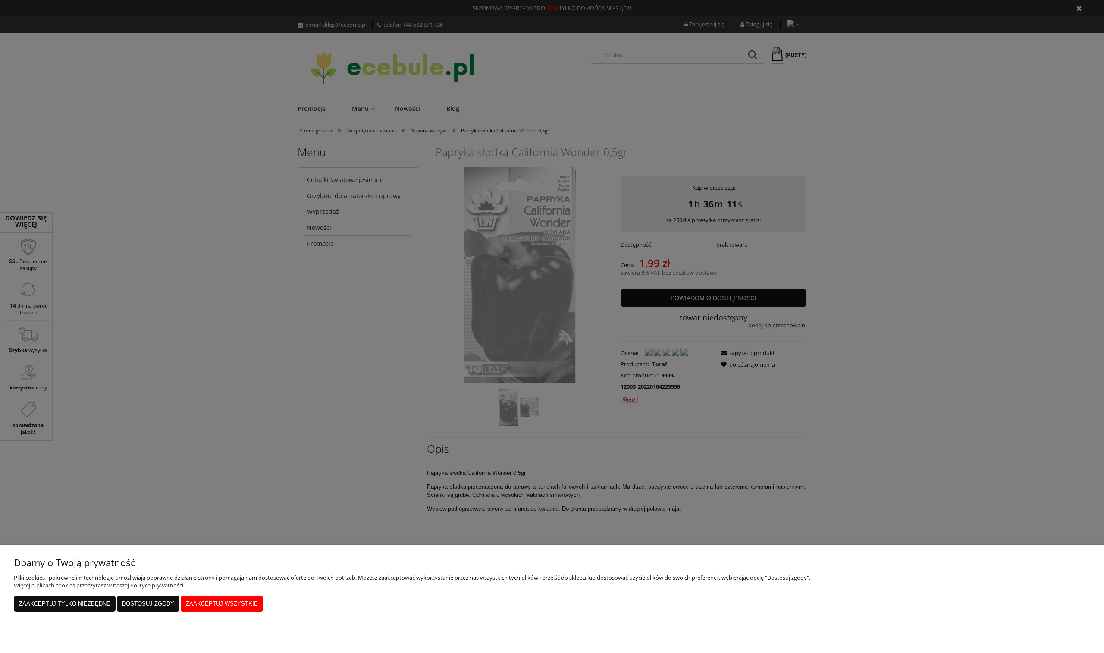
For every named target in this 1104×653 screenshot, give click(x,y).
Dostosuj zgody (148, 603)
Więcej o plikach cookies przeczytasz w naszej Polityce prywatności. (99, 585)
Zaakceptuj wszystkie (222, 603)
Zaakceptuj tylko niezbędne (64, 603)
